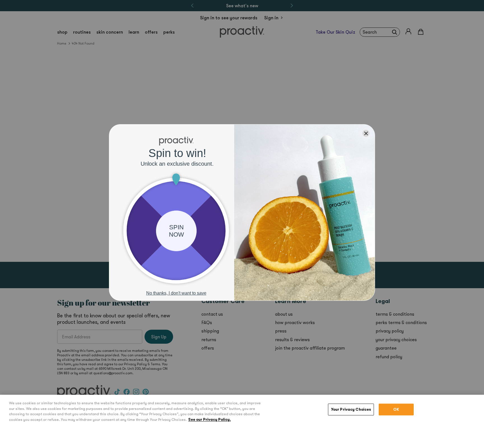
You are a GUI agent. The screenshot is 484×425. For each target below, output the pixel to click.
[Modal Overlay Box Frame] (242, 212)
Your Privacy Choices (351, 409)
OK (396, 409)
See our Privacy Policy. (209, 419)
